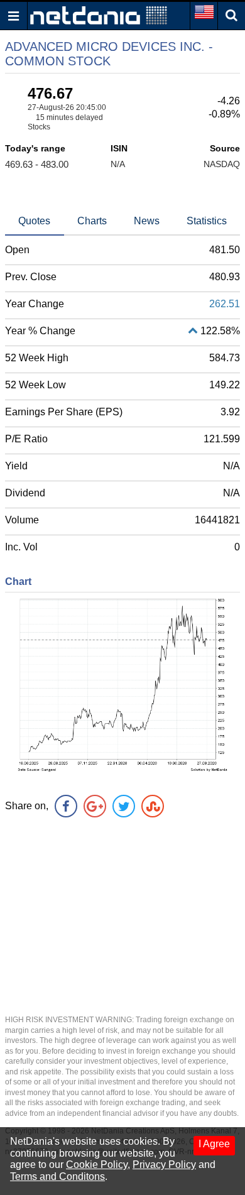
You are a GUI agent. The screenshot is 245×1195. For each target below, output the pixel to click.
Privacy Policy (164, 1164)
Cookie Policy (97, 1164)
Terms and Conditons (57, 1176)
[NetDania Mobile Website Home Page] (98, 14)
